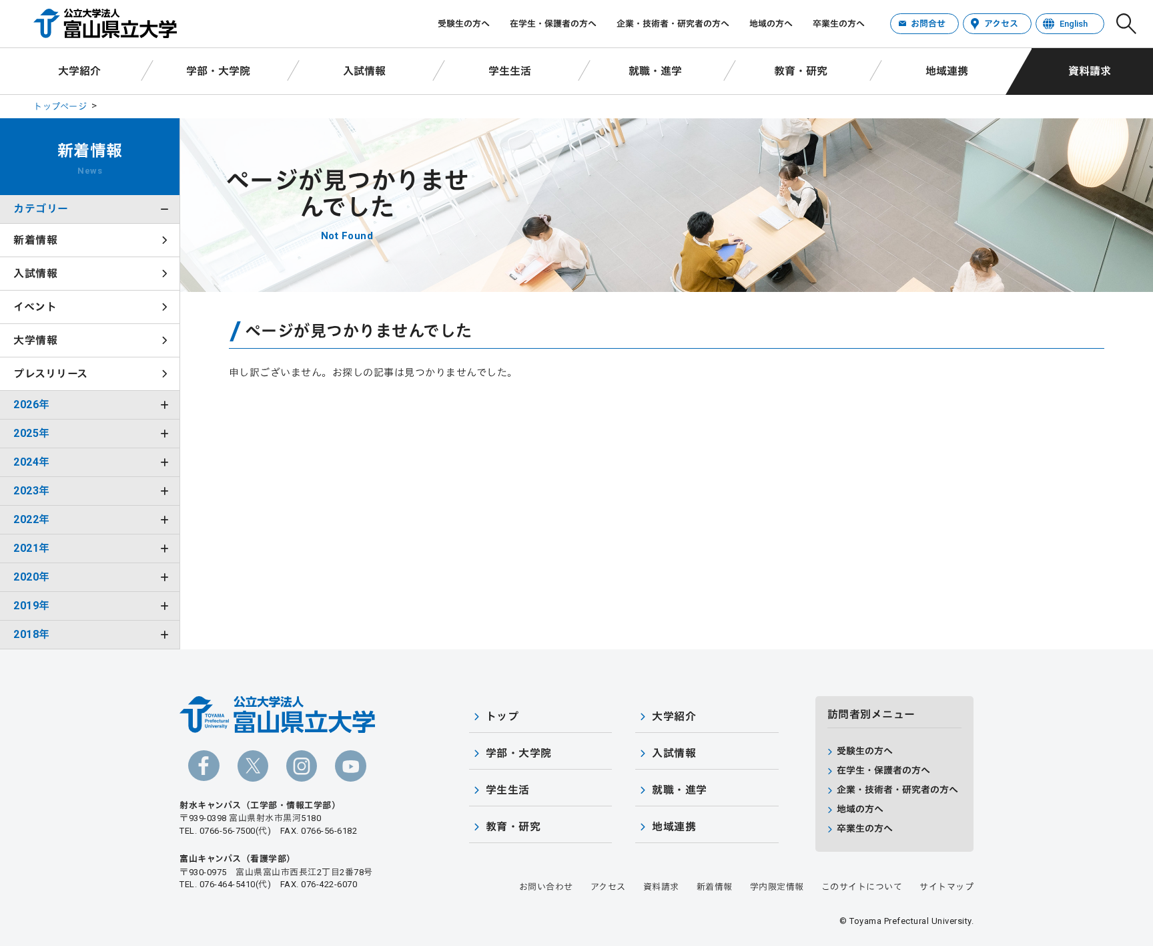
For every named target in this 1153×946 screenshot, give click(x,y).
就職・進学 (655, 71)
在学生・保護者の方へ (553, 24)
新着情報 (35, 240)
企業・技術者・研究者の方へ (673, 24)
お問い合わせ (546, 887)
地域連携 (946, 71)
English (1074, 24)
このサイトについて (862, 887)
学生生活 (509, 71)
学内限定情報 (777, 887)
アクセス (1001, 24)
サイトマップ (946, 887)
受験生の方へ (464, 24)
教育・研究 (800, 71)
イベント (35, 307)
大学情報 (35, 340)
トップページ (60, 107)
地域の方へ (771, 24)
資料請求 (1089, 71)
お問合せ (928, 24)
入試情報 (364, 71)
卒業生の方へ (839, 24)
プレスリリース (50, 373)
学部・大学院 (218, 71)
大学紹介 (79, 71)
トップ (502, 716)
